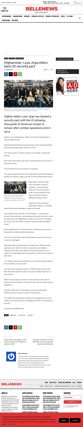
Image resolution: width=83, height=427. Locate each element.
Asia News (18, 55)
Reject (64, 420)
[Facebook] (6, 74)
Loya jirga (30, 315)
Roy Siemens (9, 69)
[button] (80, 18)
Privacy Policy (70, 407)
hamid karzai (21, 315)
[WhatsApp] (20, 74)
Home (5, 55)
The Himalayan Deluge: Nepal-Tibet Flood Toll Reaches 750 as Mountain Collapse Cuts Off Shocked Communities (31, 399)
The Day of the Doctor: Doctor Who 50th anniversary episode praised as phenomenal (43, 342)
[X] (11, 74)
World (11, 55)
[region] (41, 420)
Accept (75, 420)
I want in (72, 402)
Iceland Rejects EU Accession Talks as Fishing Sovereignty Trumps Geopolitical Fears (30, 407)
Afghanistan (13, 315)
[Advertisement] (41, 38)
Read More (11, 424)
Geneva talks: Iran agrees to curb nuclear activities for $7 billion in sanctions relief (15, 342)
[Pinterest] (15, 74)
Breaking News (19, 58)
